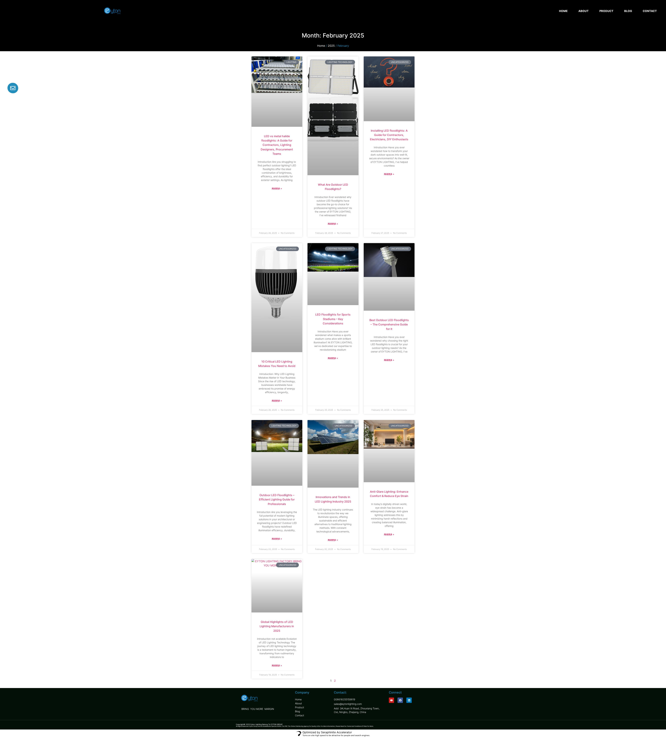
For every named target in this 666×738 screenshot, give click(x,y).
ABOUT (583, 11)
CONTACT (650, 11)
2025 (331, 45)
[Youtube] (391, 700)
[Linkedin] (409, 700)
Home (321, 45)
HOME (563, 11)
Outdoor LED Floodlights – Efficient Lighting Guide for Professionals (277, 499)
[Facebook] (400, 700)
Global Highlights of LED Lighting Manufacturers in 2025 (277, 626)
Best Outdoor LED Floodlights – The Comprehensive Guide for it (389, 324)
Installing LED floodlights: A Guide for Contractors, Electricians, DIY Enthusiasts (389, 135)
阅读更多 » (277, 188)
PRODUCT (606, 11)
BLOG (628, 11)
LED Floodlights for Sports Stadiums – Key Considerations (333, 319)
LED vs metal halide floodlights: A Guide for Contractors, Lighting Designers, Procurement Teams (277, 144)
